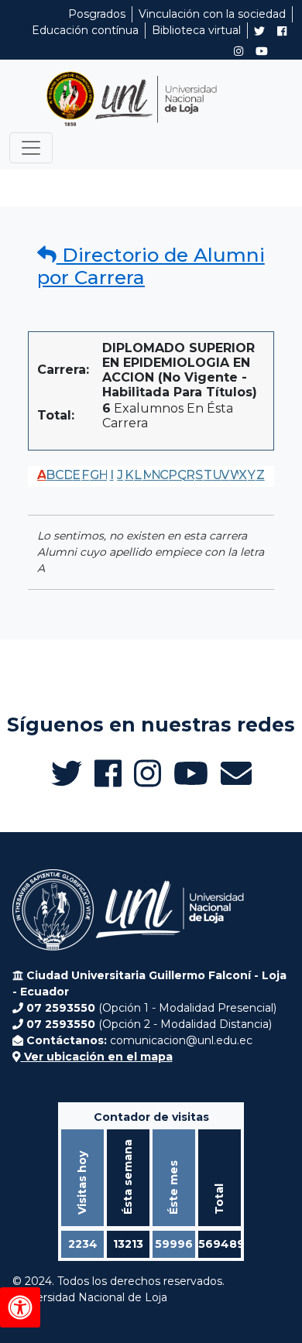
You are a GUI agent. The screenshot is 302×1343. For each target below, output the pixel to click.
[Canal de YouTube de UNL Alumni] (261, 51)
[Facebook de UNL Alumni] (282, 30)
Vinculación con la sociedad (212, 14)
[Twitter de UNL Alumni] (259, 32)
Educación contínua (85, 30)
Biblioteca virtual (196, 30)
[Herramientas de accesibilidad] (20, 1307)
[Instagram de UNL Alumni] (238, 51)
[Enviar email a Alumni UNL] (236, 773)
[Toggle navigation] (31, 147)
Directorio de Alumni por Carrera (151, 266)
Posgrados (96, 14)
